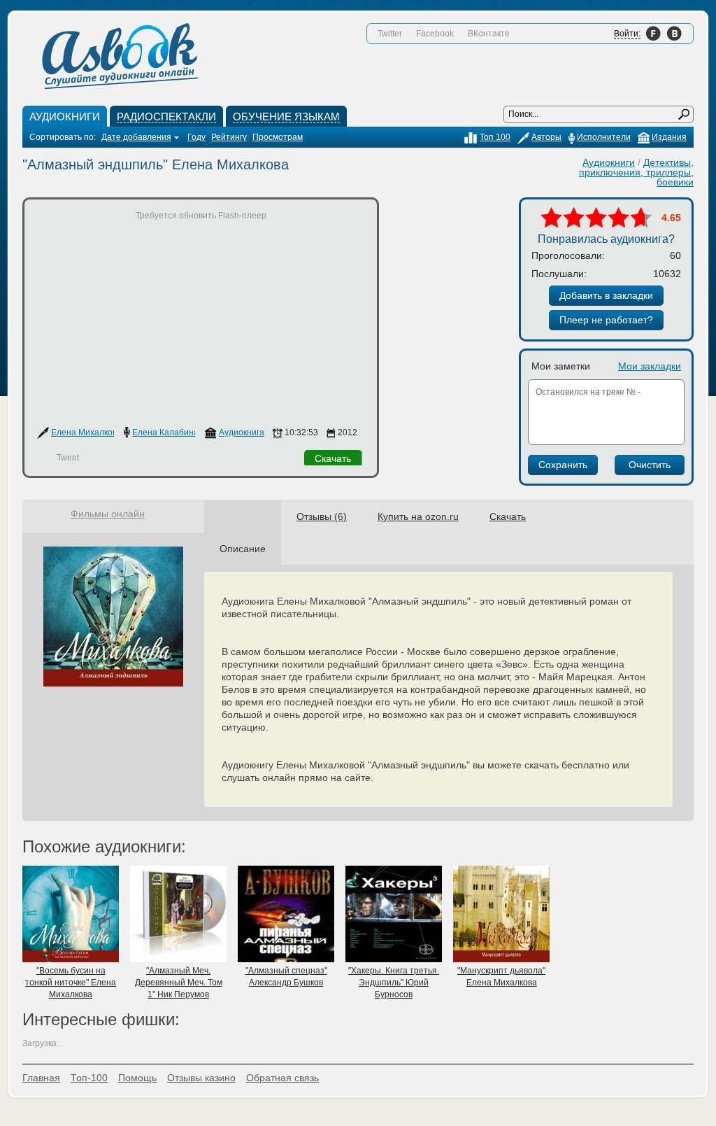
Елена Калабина (165, 432)
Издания (669, 137)
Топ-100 (89, 1077)
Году (196, 137)
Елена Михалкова (86, 432)
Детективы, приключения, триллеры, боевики (636, 172)
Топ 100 (495, 137)
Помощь (137, 1077)
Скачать (333, 458)
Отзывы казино (201, 1077)
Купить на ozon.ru (418, 516)
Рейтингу (229, 137)
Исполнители (604, 137)
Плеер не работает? (606, 319)
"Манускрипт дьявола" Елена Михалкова (501, 976)
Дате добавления (136, 137)
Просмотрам (277, 137)
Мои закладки (649, 366)
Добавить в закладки (606, 295)
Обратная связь (282, 1077)
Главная (41, 1077)
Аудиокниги (608, 162)
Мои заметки (560, 366)
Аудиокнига (241, 432)
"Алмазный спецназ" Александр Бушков (286, 976)
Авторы (546, 137)
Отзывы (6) (321, 516)
